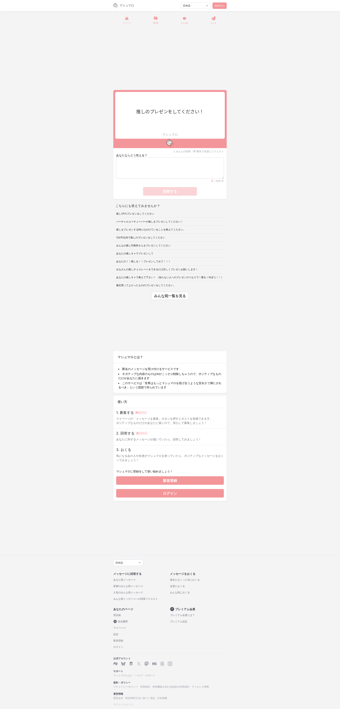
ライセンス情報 (200, 686)
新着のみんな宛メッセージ (128, 586)
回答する (170, 191)
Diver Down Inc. (125, 704)
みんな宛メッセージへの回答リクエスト (135, 598)
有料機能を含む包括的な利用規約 (170, 686)
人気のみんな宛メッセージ (128, 592)
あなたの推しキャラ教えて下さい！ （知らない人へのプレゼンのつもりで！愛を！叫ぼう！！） (169, 277)
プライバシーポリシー (125, 686)
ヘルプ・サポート (145, 675)
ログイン (220, 5)
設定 (115, 634)
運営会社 (118, 697)
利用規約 (145, 686)
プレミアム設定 (178, 621)
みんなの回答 (183, 151)
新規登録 (170, 480)
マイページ (119, 627)
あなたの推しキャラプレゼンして (134, 253)
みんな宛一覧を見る (170, 296)
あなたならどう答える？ (131, 155)
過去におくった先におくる (185, 579)
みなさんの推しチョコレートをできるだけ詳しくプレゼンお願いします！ (157, 269)
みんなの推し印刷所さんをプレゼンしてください (143, 245)
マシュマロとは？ (123, 675)
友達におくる (177, 586)
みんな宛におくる (180, 592)
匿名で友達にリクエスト (210, 151)
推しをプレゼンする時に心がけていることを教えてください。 (151, 229)
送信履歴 (121, 621)
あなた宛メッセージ (124, 579)
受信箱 (117, 615)
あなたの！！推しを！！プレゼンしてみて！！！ (143, 261)
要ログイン (141, 412)
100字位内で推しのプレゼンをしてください (140, 237)
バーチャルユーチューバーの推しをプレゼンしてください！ (149, 221)
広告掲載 (162, 697)
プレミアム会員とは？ (182, 615)
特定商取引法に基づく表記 (140, 697)
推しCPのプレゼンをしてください (135, 213)
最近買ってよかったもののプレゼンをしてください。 (146, 285)
